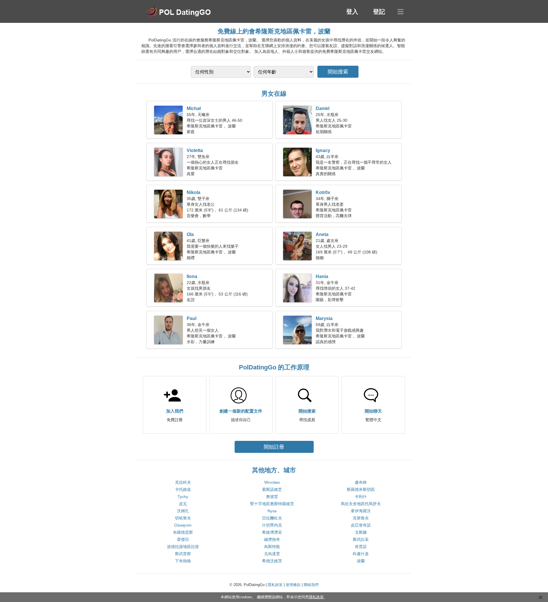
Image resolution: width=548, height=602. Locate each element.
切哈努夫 (183, 518)
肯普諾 (361, 546)
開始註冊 (274, 447)
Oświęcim (183, 525)
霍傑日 (183, 539)
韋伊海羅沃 (361, 511)
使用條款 (293, 585)
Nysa (272, 511)
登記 (379, 11)
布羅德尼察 (183, 532)
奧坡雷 (272, 496)
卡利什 (361, 496)
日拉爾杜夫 (272, 518)
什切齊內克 (272, 525)
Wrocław (272, 482)
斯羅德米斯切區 (361, 489)
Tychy (183, 496)
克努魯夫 (361, 518)
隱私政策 (275, 585)
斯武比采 (361, 539)
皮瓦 (183, 503)
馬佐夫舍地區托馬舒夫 (361, 503)
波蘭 (361, 561)
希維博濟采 (272, 532)
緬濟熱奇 (272, 539)
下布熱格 (183, 561)
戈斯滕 (361, 532)
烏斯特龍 (272, 546)
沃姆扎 (183, 511)
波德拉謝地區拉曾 (183, 546)
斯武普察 (183, 553)
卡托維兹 (183, 489)
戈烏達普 (272, 553)
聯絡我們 (311, 585)
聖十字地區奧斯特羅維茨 (272, 503)
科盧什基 (361, 553)
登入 (352, 11)
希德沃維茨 (272, 561)
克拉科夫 (183, 482)
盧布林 (361, 482)
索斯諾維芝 (272, 489)
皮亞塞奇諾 (361, 525)
